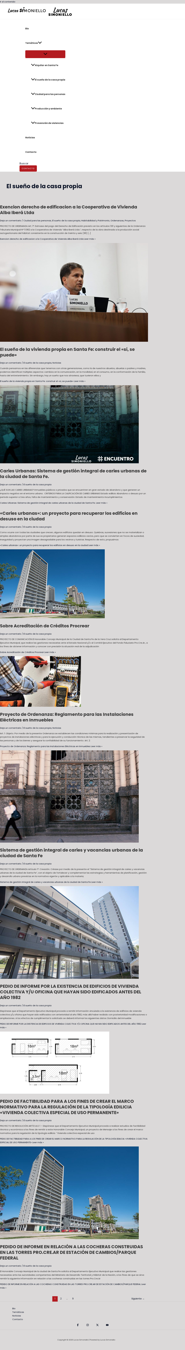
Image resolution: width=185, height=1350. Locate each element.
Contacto (30, 152)
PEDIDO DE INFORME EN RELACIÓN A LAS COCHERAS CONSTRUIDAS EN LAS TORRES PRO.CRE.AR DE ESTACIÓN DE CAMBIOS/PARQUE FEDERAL (71, 1252)
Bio (27, 28)
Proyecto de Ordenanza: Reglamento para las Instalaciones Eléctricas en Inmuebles (67, 717)
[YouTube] (107, 1325)
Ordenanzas (117, 220)
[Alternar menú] (45, 54)
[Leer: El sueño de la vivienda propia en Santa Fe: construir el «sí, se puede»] (74, 340)
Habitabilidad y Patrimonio (95, 220)
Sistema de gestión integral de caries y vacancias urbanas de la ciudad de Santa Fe (71, 853)
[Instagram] (87, 1325)
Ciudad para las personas (50, 94)
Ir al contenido (7, 1)
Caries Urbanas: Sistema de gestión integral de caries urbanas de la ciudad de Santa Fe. (73, 474)
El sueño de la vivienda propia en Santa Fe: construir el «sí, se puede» (67, 352)
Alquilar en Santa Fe (46, 65)
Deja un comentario (10, 220)
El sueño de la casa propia (50, 79)
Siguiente (138, 1298)
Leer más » (48, 238)
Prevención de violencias (49, 123)
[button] (40, 43)
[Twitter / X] (97, 1325)
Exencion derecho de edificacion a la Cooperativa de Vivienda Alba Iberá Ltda (68, 210)
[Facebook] (77, 1325)
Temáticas (31, 43)
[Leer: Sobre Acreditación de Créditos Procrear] (52, 617)
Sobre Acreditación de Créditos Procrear (44, 626)
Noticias (30, 137)
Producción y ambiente (48, 108)
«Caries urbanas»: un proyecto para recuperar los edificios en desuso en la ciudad (69, 516)
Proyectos (130, 220)
